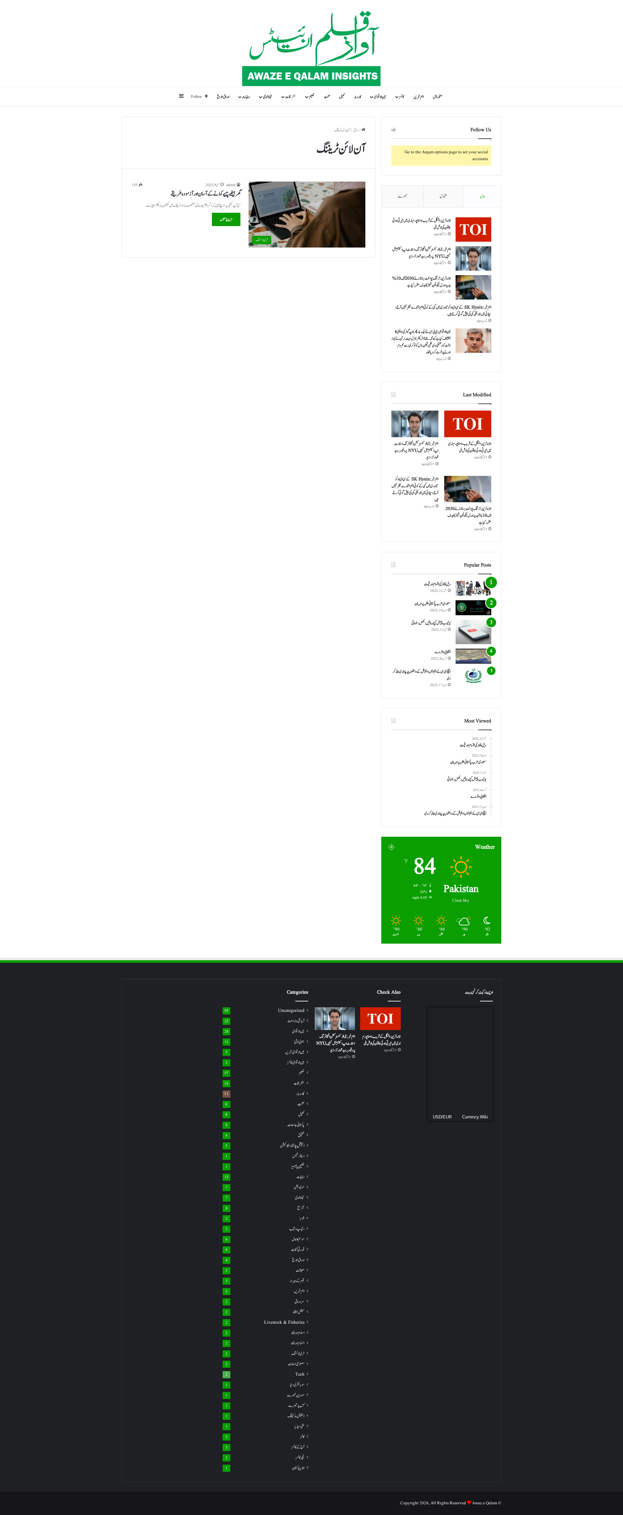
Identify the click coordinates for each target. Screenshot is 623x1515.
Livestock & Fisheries (284, 1322)
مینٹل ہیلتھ (298, 1312)
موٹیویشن (299, 1187)
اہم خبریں (418, 97)
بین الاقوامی (380, 97)
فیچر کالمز (300, 1457)
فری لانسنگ (297, 1354)
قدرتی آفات (297, 1250)
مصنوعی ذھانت (296, 1364)
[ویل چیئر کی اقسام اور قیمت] (473, 588)
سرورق (357, 130)
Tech (299, 1374)
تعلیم (311, 97)
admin (231, 185)
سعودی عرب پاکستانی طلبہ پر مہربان (433, 603)
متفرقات (290, 97)
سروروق (299, 1302)
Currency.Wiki (475, 1116)
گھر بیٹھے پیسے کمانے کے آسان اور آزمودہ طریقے (205, 193)
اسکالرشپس (298, 1156)
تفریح (300, 1208)
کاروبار (357, 97)
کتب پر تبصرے (296, 1406)
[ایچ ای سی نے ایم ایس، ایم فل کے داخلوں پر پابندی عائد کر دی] (473, 675)
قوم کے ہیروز (296, 1281)
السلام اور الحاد (297, 1343)
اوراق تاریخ (223, 97)
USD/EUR (442, 1116)
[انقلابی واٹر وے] (473, 656)
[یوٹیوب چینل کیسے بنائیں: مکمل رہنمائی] (473, 632)
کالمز (401, 97)
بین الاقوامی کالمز (295, 1062)
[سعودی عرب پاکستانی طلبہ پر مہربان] (473, 607)
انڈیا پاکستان (298, 1468)
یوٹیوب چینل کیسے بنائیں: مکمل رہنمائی (431, 623)
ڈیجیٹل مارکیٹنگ (295, 1416)
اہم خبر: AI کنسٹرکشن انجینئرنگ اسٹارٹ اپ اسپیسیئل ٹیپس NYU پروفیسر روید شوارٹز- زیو (421, 253)
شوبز (301, 1218)
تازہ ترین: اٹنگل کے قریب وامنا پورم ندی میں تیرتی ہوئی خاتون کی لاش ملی (469, 447)
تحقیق (301, 1135)
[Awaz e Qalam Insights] (311, 43)
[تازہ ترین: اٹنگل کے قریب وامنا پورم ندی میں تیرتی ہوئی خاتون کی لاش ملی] (473, 229)
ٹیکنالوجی (267, 97)
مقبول (443, 196)
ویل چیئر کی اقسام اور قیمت (437, 584)
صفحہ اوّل (437, 97)
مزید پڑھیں (226, 219)
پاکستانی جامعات (295, 1125)
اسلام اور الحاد (297, 1333)
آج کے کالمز (297, 1447)
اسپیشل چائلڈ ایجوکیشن (292, 1145)
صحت (327, 97)
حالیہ (482, 196)
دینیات (246, 97)
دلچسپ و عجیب (296, 1229)
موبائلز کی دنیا (297, 1385)
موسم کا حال (298, 1239)
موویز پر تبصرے (295, 1395)
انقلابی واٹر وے (443, 652)
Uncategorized (291, 1011)
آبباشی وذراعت (295, 1021)
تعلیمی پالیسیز (297, 1166)
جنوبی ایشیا (299, 1041)
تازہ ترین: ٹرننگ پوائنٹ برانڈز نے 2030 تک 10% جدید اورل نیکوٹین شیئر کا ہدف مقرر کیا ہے (421, 281)
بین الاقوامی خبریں (294, 1052)
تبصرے (402, 196)
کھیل (342, 97)
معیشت (300, 1270)
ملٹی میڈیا (299, 1426)
